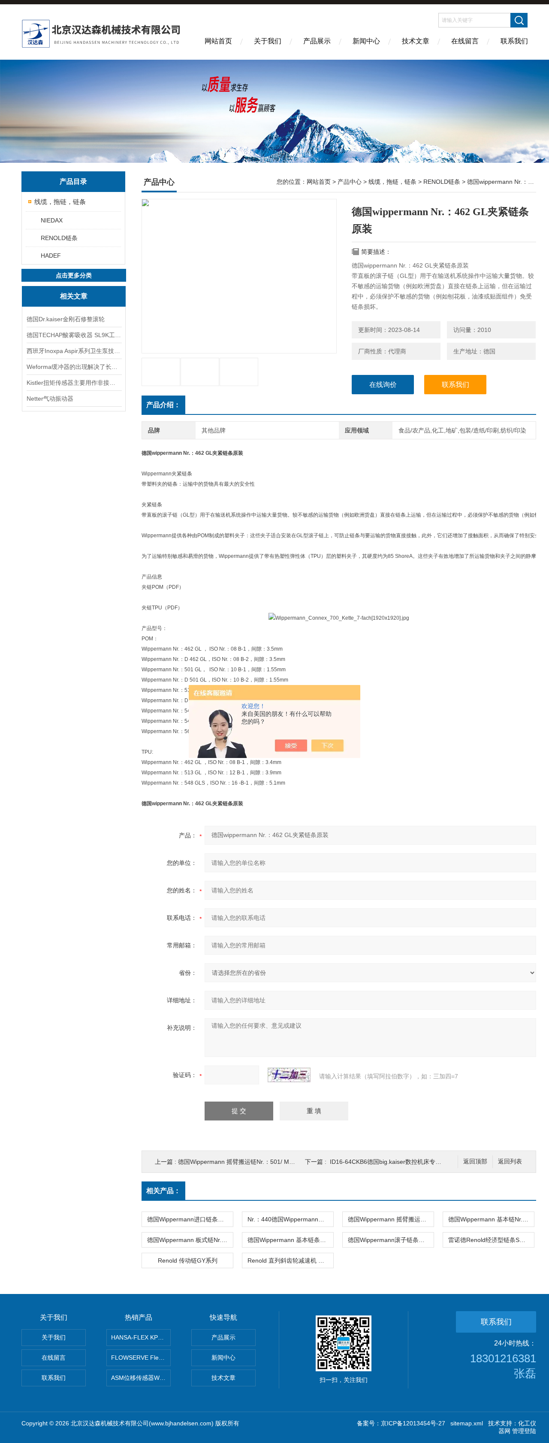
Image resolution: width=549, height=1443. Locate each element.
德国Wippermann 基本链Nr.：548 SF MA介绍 (491, 1219)
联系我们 (514, 41)
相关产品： (163, 1190)
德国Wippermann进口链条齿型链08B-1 (190, 1219)
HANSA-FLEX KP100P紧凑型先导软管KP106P (141, 1337)
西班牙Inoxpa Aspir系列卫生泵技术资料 (74, 350)
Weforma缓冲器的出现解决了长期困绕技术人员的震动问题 (74, 366)
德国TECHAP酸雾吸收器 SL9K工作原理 (74, 335)
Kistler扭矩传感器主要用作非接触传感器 (74, 382)
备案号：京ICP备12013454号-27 (401, 1423)
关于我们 (267, 41)
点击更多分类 (74, 275)
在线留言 (465, 41)
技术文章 (415, 41)
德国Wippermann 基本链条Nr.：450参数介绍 (290, 1239)
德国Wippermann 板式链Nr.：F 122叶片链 (190, 1239)
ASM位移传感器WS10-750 (141, 1377)
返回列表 (510, 1161)
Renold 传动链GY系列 (187, 1260)
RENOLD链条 (59, 237)
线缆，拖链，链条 (60, 201)
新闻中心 (366, 41)
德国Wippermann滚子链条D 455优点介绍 (391, 1239)
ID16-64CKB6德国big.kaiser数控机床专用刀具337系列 (403, 1161)
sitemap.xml (466, 1423)
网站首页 (218, 41)
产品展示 (317, 41)
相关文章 (73, 296)
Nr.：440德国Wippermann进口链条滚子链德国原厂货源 (290, 1219)
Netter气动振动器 (50, 398)
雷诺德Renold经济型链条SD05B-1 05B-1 (491, 1239)
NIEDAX (52, 220)
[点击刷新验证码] (289, 1075)
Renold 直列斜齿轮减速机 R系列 (290, 1260)
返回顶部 (475, 1161)
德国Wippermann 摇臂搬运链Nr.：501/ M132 (238, 1161)
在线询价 (383, 384)
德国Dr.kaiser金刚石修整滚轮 (66, 319)
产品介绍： (163, 404)
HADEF (51, 255)
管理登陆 (524, 1431)
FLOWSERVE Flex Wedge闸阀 (141, 1357)
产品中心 (350, 181)
